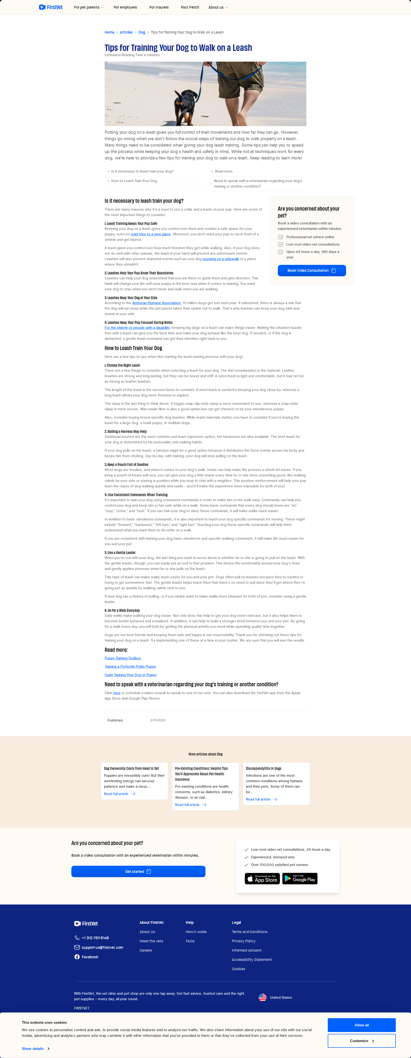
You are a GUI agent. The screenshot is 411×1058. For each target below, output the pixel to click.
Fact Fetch (190, 7)
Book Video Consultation (308, 270)
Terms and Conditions (250, 931)
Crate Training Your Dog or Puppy (131, 674)
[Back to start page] (51, 7)
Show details (33, 1049)
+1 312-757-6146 (95, 937)
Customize (359, 1040)
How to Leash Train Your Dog (134, 180)
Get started (134, 871)
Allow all (362, 1025)
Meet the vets (151, 941)
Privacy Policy (243, 941)
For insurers (159, 7)
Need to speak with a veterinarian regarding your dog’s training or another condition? (258, 183)
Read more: (224, 171)
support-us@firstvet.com (102, 947)
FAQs (190, 941)
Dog (141, 32)
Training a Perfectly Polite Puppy (130, 666)
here (117, 693)
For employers (125, 7)
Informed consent (246, 950)
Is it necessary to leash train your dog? (142, 171)
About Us (147, 931)
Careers (146, 950)
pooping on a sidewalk (221, 259)
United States (281, 997)
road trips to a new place (151, 234)
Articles (126, 32)
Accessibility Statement (252, 959)
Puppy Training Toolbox (123, 658)
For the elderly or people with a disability (137, 327)
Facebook (90, 956)
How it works (196, 931)
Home (109, 32)
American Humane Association (156, 303)
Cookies (238, 968)
